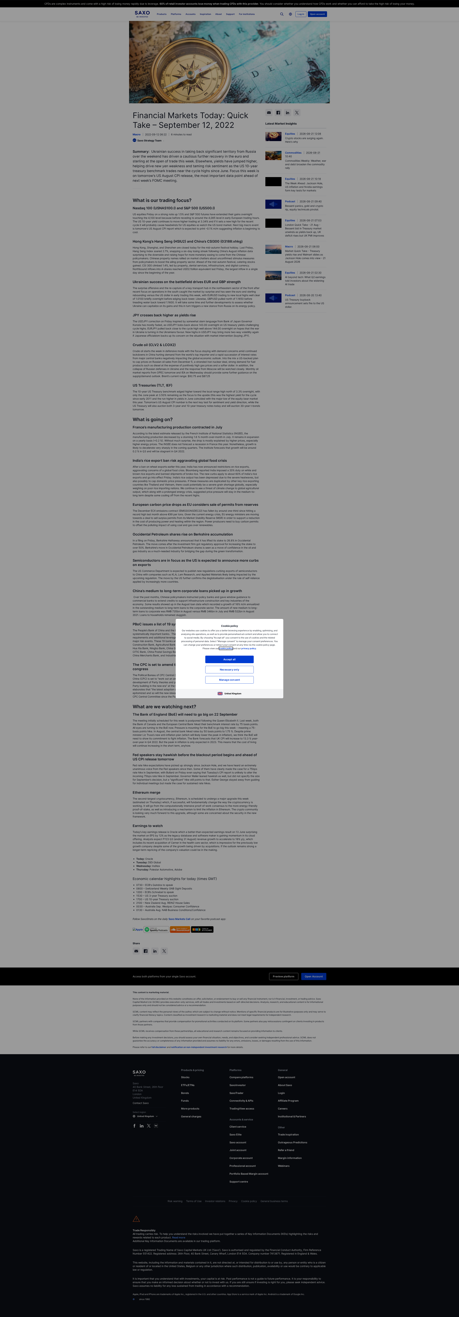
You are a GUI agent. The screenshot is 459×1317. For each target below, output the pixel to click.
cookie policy (226, 648)
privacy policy (248, 648)
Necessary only (229, 669)
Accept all (229, 659)
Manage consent (229, 679)
